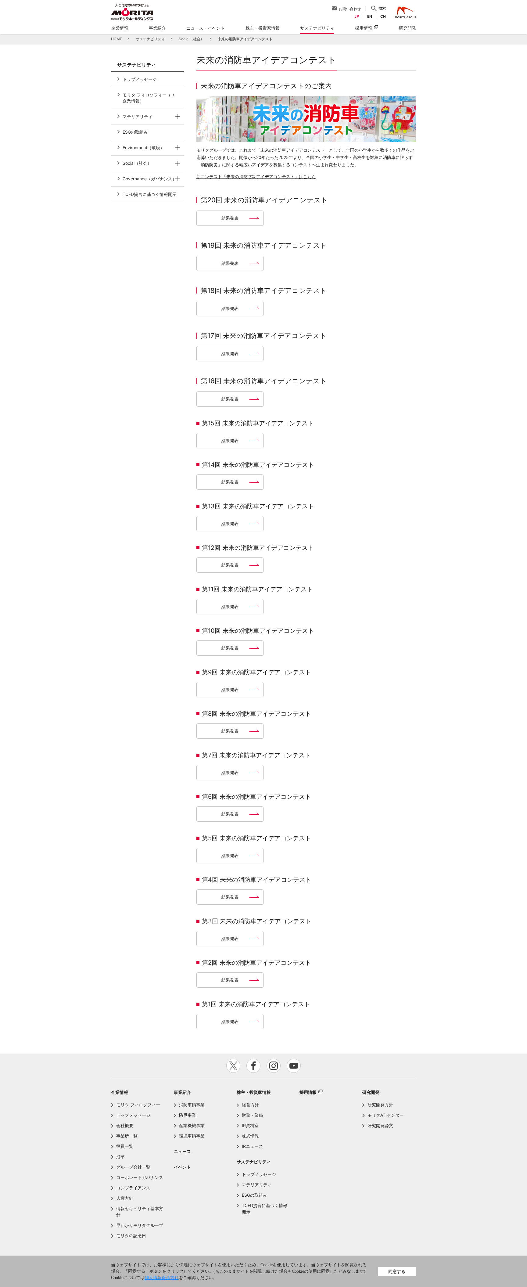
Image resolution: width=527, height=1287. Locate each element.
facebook (253, 1066)
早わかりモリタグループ (139, 1225)
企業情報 (119, 1092)
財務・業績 (252, 1115)
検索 (382, 8)
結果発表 (229, 218)
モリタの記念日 (131, 1235)
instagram (274, 1066)
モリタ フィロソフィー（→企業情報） (149, 97)
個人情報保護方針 (162, 1277)
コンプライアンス (133, 1187)
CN (383, 16)
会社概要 (124, 1125)
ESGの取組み (135, 132)
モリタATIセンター (385, 1115)
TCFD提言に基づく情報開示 (150, 194)
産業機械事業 (192, 1125)
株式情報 (250, 1135)
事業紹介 (182, 1092)
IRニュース (252, 1146)
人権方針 (124, 1198)
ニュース (182, 1151)
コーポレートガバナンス (139, 1177)
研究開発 (370, 1092)
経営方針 (250, 1104)
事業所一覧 (127, 1135)
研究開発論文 (380, 1125)
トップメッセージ (140, 79)
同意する (396, 1271)
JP (356, 16)
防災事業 (187, 1115)
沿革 (120, 1156)
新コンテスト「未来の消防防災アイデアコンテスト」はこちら (256, 176)
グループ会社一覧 (133, 1167)
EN (369, 16)
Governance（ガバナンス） (150, 178)
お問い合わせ (350, 8)
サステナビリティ (254, 1161)
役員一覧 (124, 1146)
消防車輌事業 (192, 1104)
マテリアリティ (137, 116)
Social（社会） (137, 163)
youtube (294, 1066)
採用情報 (363, 28)
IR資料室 (250, 1125)
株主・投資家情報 (254, 1092)
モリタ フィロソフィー (138, 1104)
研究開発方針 (380, 1104)
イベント (182, 1167)
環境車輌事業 (192, 1135)
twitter (233, 1066)
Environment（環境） (143, 147)
